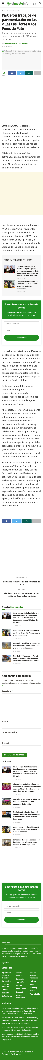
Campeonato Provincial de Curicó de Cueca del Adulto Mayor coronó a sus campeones (26, 633)
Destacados (20, 976)
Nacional (19, 992)
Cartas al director (5, 977)
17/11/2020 (8, 46)
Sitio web (5, 743)
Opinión (33, 973)
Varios (32, 991)
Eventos (19, 986)
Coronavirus (6, 981)
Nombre (6, 721)
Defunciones (7, 996)
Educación (20, 982)
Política (33, 981)
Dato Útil (5, 993)
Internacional (21, 989)
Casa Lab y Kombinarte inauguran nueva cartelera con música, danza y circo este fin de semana (26, 645)
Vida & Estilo (35, 994)
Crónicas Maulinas (5, 985)
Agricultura (6, 973)
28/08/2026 (21, 278)
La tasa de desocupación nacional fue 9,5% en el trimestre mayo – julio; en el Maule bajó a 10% (26, 842)
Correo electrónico (10, 732)
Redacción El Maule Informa (17, 44)
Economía (20, 979)
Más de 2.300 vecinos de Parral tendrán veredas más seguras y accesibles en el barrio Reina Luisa (26, 658)
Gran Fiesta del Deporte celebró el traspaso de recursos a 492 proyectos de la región (26, 801)
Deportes (19, 973)
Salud (32, 984)
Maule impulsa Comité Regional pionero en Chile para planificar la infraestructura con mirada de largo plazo (20, 1037)
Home (3, 11)
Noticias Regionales (13, 11)
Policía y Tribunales (34, 977)
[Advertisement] (21, 99)
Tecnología (34, 988)
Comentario (7, 691)
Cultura (5, 990)
